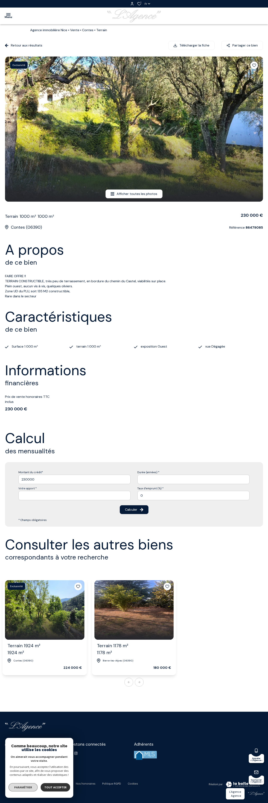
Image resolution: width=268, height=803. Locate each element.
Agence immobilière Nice (48, 30)
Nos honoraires (85, 783)
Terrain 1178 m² (112, 649)
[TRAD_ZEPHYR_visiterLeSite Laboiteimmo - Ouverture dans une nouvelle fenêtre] (243, 784)
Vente (74, 30)
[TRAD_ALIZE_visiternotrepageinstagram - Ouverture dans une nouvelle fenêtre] (75, 753)
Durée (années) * (148, 472)
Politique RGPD (111, 783)
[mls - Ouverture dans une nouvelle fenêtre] (145, 755)
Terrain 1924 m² (24, 649)
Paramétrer (23, 787)
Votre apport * (27, 488)
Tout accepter (55, 787)
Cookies (133, 783)
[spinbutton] (193, 495)
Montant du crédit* (30, 472)
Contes (87, 30)
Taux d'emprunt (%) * (150, 488)
